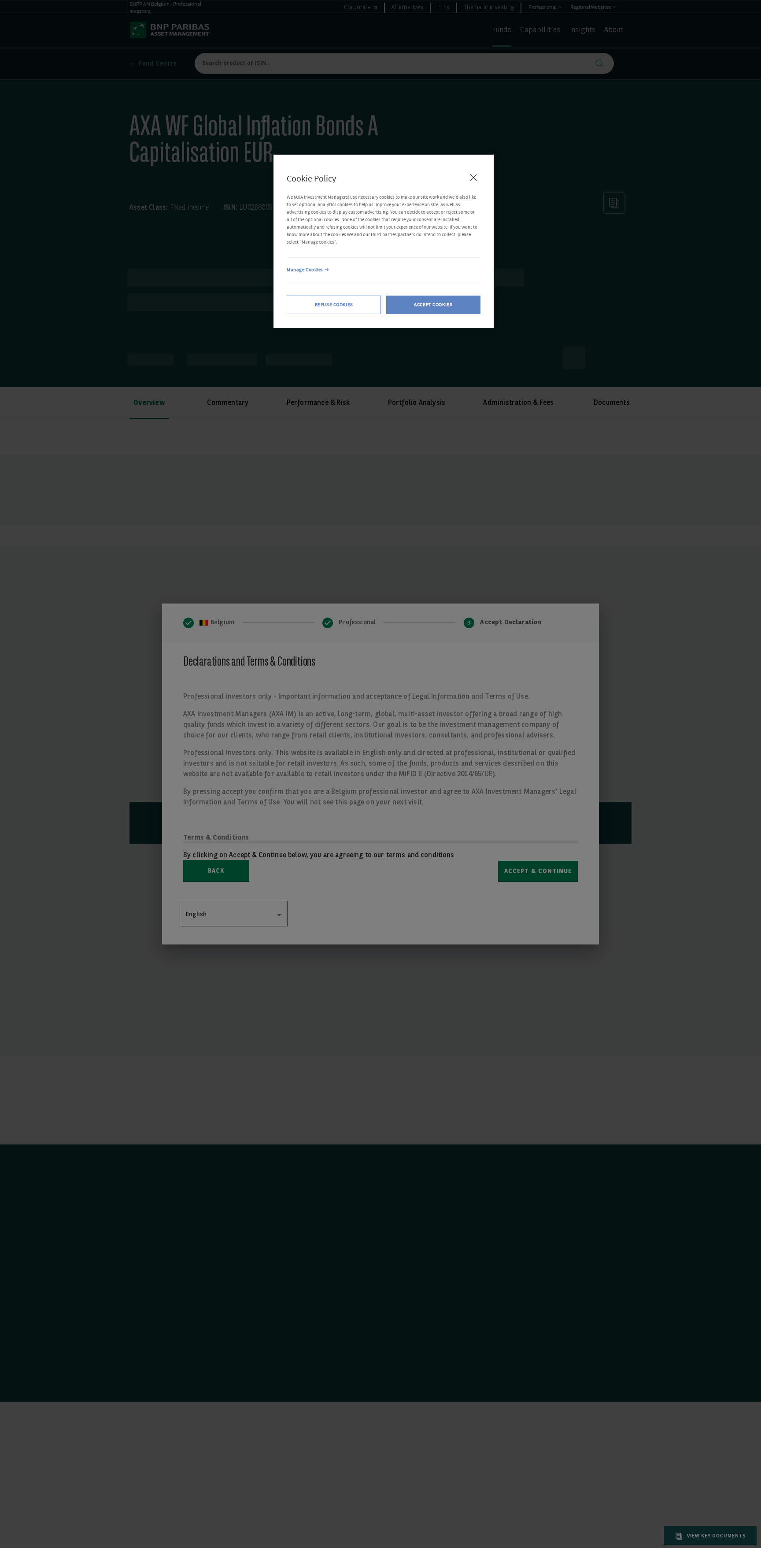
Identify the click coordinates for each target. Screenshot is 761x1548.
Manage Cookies (305, 270)
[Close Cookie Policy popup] (473, 177)
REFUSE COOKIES (334, 305)
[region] (383, 241)
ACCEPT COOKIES (433, 305)
